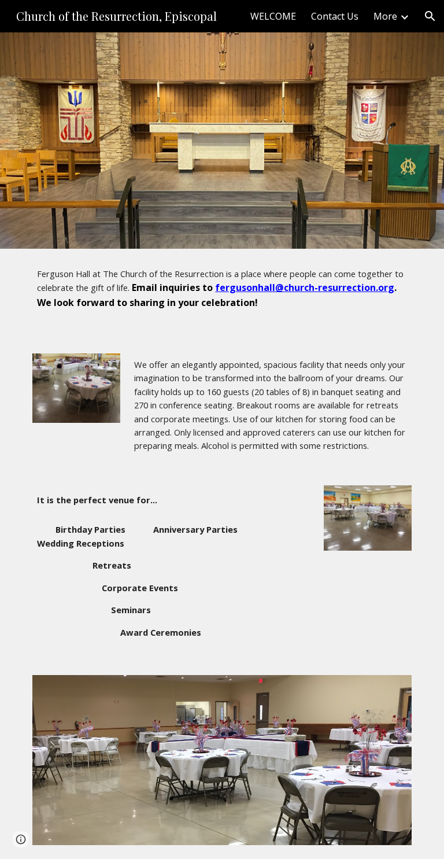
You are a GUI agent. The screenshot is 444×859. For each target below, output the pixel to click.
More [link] (385, 16)
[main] (221, 294)
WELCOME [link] (273, 16)
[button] (430, 16)
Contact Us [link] (334, 16)
